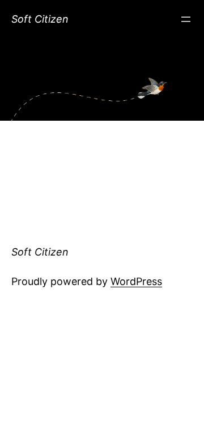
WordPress (136, 281)
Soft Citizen (40, 19)
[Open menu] (186, 19)
